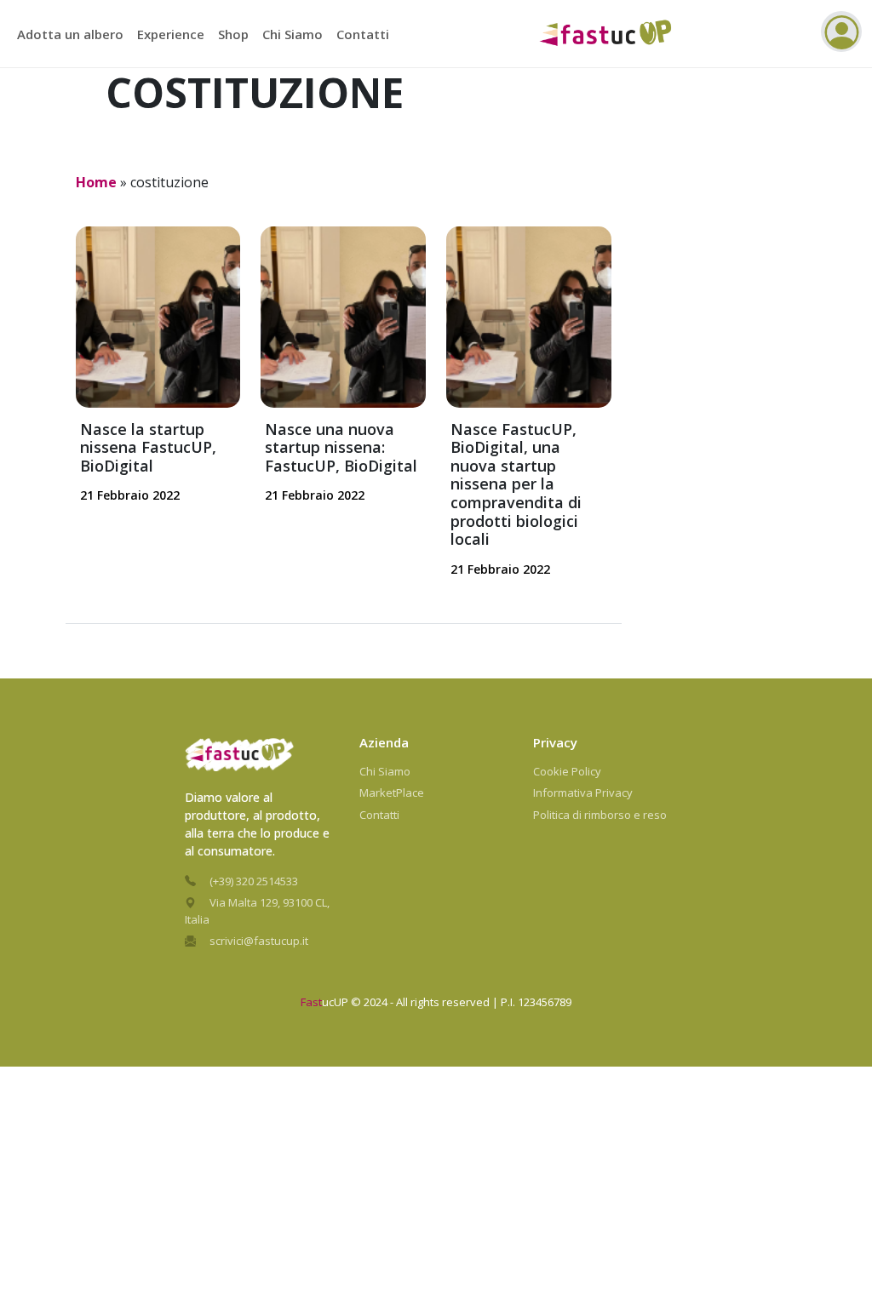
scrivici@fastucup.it (258, 940)
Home (96, 182)
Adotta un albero (70, 34)
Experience (170, 34)
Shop (233, 34)
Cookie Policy (567, 771)
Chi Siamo (292, 34)
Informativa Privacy (583, 792)
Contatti (362, 34)
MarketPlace (391, 792)
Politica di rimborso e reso (600, 814)
